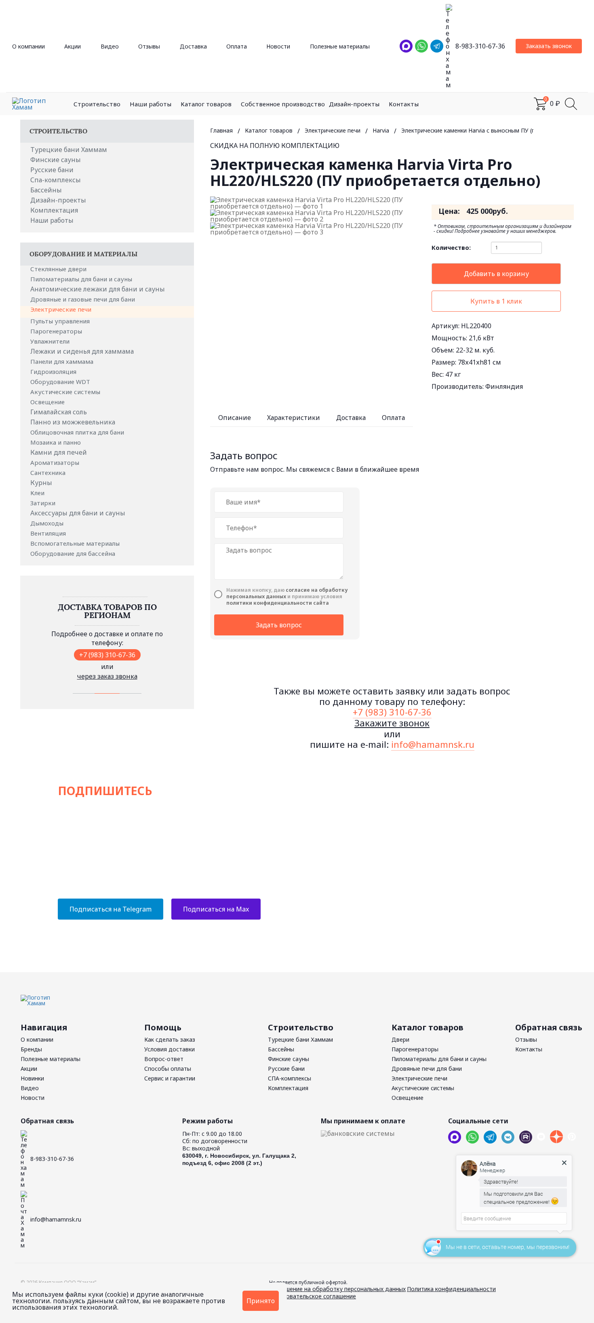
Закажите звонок (392, 722)
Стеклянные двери (59, 269)
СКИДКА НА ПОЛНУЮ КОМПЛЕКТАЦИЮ (274, 145)
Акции (72, 46)
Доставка (193, 46)
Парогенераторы (57, 331)
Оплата (236, 46)
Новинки (32, 1078)
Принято (260, 1300)
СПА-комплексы (289, 1078)
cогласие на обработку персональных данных (287, 593)
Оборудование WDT (61, 382)
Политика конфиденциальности (451, 1289)
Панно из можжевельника (72, 422)
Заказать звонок (549, 46)
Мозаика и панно (56, 442)
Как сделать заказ (169, 1039)
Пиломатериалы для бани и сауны (82, 279)
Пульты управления (60, 321)
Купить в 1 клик (496, 301)
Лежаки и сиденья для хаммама (82, 351)
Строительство (97, 104)
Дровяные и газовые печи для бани (83, 299)
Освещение (48, 402)
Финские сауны (55, 159)
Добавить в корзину (496, 273)
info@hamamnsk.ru (432, 744)
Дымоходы (47, 523)
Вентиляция (48, 533)
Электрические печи (61, 309)
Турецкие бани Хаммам (68, 149)
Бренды (31, 1049)
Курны (41, 482)
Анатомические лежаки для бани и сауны (97, 289)
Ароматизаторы (55, 462)
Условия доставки (169, 1049)
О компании (28, 46)
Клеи (38, 493)
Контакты (404, 104)
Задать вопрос (279, 624)
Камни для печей (58, 452)
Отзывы (149, 46)
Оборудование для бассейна (73, 553)
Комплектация (54, 210)
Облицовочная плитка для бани (78, 432)
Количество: (451, 248)
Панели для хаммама (62, 361)
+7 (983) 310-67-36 (107, 654)
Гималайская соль (58, 411)
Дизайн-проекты (354, 104)
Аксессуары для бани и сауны (77, 513)
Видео (110, 46)
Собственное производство (283, 104)
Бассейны (46, 190)
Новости (278, 46)
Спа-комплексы (55, 179)
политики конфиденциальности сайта (277, 602)
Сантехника (48, 472)
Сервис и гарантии (169, 1078)
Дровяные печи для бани (427, 1068)
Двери (400, 1039)
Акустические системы (66, 392)
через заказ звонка (107, 676)
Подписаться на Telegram (111, 909)
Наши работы (150, 104)
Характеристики (293, 417)
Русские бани (52, 169)
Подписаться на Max (216, 909)
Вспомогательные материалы (75, 543)
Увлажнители (50, 341)
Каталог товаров (206, 104)
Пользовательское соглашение (312, 1296)
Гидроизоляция (54, 371)
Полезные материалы (340, 46)
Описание (234, 417)
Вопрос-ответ (163, 1059)
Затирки (43, 503)
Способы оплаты (167, 1068)
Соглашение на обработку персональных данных (337, 1289)
